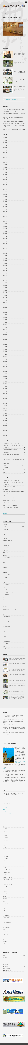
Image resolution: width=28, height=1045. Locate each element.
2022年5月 (5, 263)
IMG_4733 (5, 457)
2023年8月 (5, 226)
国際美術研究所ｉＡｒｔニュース (9, 609)
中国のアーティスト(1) (7, 881)
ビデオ (4, 582)
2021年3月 (5, 295)
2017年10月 (5, 386)
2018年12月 (5, 354)
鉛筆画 (4, 646)
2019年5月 (5, 341)
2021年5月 (5, 290)
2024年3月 (5, 209)
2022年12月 (5, 246)
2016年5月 (5, 423)
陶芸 (4, 865)
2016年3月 (5, 428)
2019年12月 (5, 324)
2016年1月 (5, 432)
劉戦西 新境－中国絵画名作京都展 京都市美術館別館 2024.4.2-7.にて (14, 492)
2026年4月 (5, 147)
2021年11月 (5, 277)
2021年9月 (5, 282)
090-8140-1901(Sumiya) (7, 813)
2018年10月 (5, 359)
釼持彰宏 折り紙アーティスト (9, 500)
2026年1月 (5, 155)
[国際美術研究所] (14, 5)
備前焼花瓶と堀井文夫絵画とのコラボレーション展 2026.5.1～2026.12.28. (14, 466)
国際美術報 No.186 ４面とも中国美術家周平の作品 (13, 117)
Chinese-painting (6, 545)
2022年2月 (5, 270)
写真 (3, 601)
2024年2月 (5, 211)
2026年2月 (5, 152)
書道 (4, 849)
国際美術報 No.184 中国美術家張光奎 (11, 129)
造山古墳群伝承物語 (7, 643)
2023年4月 (5, 236)
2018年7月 (5, 366)
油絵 (4, 845)
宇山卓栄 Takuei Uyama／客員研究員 (10, 486)
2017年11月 (5, 383)
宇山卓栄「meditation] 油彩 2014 (10, 497)
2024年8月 (5, 196)
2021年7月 (5, 287)
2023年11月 (5, 218)
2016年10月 (5, 413)
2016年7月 (5, 418)
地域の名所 (6, 840)
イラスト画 (6, 862)
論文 (3, 638)
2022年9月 (5, 253)
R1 (3, 469)
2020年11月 (5, 305)
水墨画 (5, 851)
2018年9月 (5, 361)
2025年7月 (5, 169)
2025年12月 (5, 157)
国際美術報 (5, 606)
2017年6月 (5, 396)
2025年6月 (5, 172)
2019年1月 (5, 351)
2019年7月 (5, 337)
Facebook (5, 513)
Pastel (4, 562)
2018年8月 (5, 364)
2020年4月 (5, 317)
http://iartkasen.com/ (7, 773)
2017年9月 (5, 388)
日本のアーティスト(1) (7, 877)
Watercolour (5, 572)
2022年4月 (5, 265)
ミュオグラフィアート (7, 903)
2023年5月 (5, 233)
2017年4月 (5, 400)
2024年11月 (5, 189)
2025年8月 (5, 167)
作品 (3, 597)
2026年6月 (5, 142)
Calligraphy (5, 538)
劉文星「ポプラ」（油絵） (8, 502)
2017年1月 (5, 405)
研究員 (4, 633)
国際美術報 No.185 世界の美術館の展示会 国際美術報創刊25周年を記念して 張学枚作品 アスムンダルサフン (20, 89)
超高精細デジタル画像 (7, 641)
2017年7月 (5, 393)
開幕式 (4, 495)
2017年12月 (5, 381)
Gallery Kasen (5, 550)
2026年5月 (5, 145)
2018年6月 (5, 368)
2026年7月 (5, 140)
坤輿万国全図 (5, 901)
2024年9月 (5, 194)
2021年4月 (5, 292)
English (4, 943)
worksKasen (6, 891)
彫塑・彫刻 (6, 856)
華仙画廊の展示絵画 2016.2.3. (12, 99)
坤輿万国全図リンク (7, 452)
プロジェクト (5, 886)
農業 (4, 939)
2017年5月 (5, 398)
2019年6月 (5, 339)
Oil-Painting (5, 560)
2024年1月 (5, 214)
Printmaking (5, 567)
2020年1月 (5, 322)
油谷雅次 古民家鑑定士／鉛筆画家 (10, 505)
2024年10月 (5, 191)
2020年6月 (5, 312)
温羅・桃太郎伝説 (6, 626)
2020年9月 (5, 307)
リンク (4, 587)
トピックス (5, 579)
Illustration (5, 555)
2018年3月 (5, 373)
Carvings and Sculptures (7, 540)
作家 (3, 599)
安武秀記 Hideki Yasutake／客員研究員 (11, 454)
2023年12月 (5, 216)
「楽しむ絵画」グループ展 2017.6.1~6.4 (11, 489)
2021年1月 (5, 300)
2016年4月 (5, 425)
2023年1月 (5, 243)
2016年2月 (5, 430)
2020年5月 (5, 314)
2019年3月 (5, 346)
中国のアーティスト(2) (7, 884)
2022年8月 (5, 255)
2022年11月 (5, 248)
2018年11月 (5, 356)
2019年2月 (5, 349)
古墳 (3, 604)
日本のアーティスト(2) (7, 879)
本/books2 (5, 624)
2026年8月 (5, 137)
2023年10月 (5, 221)
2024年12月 (5, 186)
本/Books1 (5, 893)
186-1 (4, 472)
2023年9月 (5, 223)
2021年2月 (5, 297)
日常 (3, 619)
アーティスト (5, 577)
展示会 (4, 611)
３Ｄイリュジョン (6, 648)
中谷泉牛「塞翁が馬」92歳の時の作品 (10, 734)
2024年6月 (5, 201)
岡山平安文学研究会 (7, 616)
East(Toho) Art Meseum (7, 547)
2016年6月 (5, 420)
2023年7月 (5, 228)
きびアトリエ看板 (6, 574)
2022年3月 (5, 268)
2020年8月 (5, 309)
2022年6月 (5, 260)
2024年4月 (5, 206)
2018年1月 (5, 378)
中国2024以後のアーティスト (8, 592)
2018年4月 (5, 371)
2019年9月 (5, 332)
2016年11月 (5, 410)
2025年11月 (5, 159)
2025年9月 (5, 164)
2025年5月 (5, 174)
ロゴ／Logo (5, 589)
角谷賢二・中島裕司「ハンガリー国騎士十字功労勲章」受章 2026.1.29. (14, 460)
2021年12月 (5, 275)
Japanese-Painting (6, 557)
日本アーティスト (6, 621)
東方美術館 (5, 831)
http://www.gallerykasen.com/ (8, 768)
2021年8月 (5, 285)
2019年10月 (5, 329)
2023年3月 (5, 238)
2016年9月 (5, 415)
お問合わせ (5, 941)
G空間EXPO (5, 552)
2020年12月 (5, 302)
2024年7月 (5, 199)
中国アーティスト (6, 594)
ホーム (4, 823)
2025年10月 (5, 162)
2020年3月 (5, 319)
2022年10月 (5, 250)
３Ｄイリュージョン (8, 869)
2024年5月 (5, 204)
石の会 (4, 629)
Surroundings (5, 569)
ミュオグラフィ (6, 584)
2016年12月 (5, 408)
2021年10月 (5, 280)
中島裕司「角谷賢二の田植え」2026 (10, 121)
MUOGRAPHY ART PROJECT (10, 888)
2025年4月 (5, 177)
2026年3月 (5, 150)
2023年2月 (5, 241)
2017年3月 (5, 403)
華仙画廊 (5, 835)
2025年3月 (5, 179)
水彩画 (5, 847)
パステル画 (6, 858)
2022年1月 (5, 273)
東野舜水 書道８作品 (7, 463)
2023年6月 (5, 231)
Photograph (5, 565)
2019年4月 (5, 344)
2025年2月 (5, 182)
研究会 (4, 631)
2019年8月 (5, 334)
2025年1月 (5, 184)
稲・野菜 (4, 636)
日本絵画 (5, 854)
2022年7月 (5, 258)
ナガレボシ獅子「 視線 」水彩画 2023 (10, 507)
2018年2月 (5, 376)
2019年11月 (5, 327)
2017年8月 (5, 391)
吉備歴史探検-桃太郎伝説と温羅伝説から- (11, 113)
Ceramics (4, 542)
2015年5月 (5, 435)
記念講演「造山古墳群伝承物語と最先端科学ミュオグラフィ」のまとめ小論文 (19, 55)
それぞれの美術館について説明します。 (20, 761)
